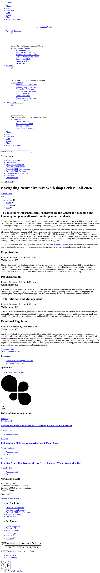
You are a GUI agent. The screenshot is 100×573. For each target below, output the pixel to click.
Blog (8, 17)
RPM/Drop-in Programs (25, 50)
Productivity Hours (23, 61)
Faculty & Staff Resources (26, 91)
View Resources (17, 83)
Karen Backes (6, 194)
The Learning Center (44, 27)
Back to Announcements (10, 351)
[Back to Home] (18, 27)
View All (4, 419)
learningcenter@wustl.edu (16, 372)
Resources (10, 66)
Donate (8, 15)
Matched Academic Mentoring (27, 57)
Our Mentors (11, 102)
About (8, 6)
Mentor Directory (22, 121)
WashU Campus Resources (26, 98)
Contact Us (10, 10)
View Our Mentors (18, 119)
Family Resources (22, 93)
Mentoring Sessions (13, 19)
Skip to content (7, 2)
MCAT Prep (20, 63)
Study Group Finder (23, 59)
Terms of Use (11, 555)
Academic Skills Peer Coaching (28, 55)
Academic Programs (13, 31)
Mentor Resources (23, 96)
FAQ (8, 13)
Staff (8, 8)
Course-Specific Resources (26, 89)
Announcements (22, 100)
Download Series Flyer (15, 363)
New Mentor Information (25, 128)
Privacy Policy (11, 557)
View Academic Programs (21, 48)
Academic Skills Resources (26, 85)
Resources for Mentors (24, 124)
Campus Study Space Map (26, 87)
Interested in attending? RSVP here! (19, 361)
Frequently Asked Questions (17, 173)
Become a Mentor (22, 126)
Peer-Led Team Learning (25, 52)
